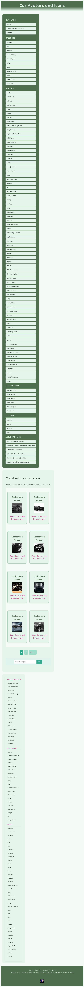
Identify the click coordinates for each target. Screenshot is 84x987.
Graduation (10, 212)
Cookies (9, 159)
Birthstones (10, 122)
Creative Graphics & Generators (18, 462)
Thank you (10, 348)
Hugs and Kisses (12, 225)
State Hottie (11, 398)
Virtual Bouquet (12, 365)
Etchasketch (11, 171)
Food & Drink (11, 196)
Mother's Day (12, 704)
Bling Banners (11, 130)
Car (9, 842)
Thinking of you (12, 356)
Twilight (10, 812)
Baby (8, 109)
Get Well (9, 204)
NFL (9, 913)
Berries (9, 117)
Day (8, 46)
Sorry (8, 336)
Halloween (11, 726)
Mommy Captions (13, 274)
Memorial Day (12, 708)
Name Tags (11, 791)
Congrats (10, 154)
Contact (38, 970)
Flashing (9, 183)
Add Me (10, 752)
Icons (9, 780)
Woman (9, 373)
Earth (8, 163)
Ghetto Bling (12, 766)
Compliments (11, 150)
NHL (9, 917)
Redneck (10, 327)
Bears (9, 113)
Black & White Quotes (14, 126)
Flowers (10, 881)
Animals (9, 101)
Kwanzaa (10, 743)
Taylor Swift (11, 946)
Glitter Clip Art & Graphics (15, 454)
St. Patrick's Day (13, 694)
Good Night (10, 59)
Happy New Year (13, 683)
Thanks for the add (13, 352)
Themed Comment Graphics (16, 458)
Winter (9, 432)
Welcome (10, 369)
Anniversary (11, 105)
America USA (11, 97)
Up (8, 816)
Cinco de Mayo (12, 701)
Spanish (9, 340)
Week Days (11, 79)
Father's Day (12, 711)
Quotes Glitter (11, 319)
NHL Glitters (11, 295)
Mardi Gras (11, 690)
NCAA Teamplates (13, 286)
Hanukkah (11, 736)
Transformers (12, 809)
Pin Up (10, 921)
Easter (10, 697)
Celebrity (10, 763)
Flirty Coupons (11, 191)
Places (10, 924)
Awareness (11, 832)
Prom (9, 798)
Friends (9, 51)
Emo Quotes (11, 167)
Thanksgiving (12, 733)
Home (9, 24)
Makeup (9, 253)
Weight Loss (12, 820)
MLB (9, 910)
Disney (10, 860)
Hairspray (11, 773)
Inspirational (11, 237)
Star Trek (11, 805)
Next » (32, 652)
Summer (9, 428)
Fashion (10, 878)
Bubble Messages (13, 755)
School (10, 802)
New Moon (11, 795)
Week (9, 75)
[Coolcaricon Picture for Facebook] (17, 508)
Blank (9, 839)
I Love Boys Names (13, 233)
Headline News (12, 777)
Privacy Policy (15, 973)
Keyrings (10, 241)
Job (9, 784)
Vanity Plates (11, 360)
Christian (9, 146)
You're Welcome (12, 377)
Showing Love (11, 71)
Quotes (9, 315)
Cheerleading (11, 142)
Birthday (9, 42)
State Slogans (11, 407)
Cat (9, 846)
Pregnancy (11, 928)
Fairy (8, 175)
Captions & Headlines (14, 134)
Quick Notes (11, 307)
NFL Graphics (11, 290)
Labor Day (11, 719)
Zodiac (9, 381)
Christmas (11, 740)
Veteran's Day (12, 729)
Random (9, 323)
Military (9, 262)
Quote (10, 931)
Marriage (10, 257)
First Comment (12, 179)
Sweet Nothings (12, 344)
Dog (9, 864)
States (10, 938)
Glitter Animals (12, 770)
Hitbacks (10, 216)
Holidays (9, 220)
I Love (9, 229)
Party (8, 299)
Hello (8, 63)
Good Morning (11, 55)
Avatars (9, 33)
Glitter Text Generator (14, 450)
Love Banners (11, 249)
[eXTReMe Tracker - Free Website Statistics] (42, 982)
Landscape (11, 899)
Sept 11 (10, 722)
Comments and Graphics (15, 28)
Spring (9, 424)
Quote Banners (12, 311)
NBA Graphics (11, 282)
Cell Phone (10, 138)
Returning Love (12, 332)
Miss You (9, 266)
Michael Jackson (13, 906)
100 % (9, 93)
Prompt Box (11, 303)
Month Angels (11, 278)
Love (8, 67)
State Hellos (11, 394)
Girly (8, 208)
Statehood (10, 411)
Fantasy (10, 874)
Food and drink (13, 885)
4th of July (11, 715)
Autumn (9, 420)
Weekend (10, 83)
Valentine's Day (13, 686)
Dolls (9, 867)
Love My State (11, 390)
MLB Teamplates (12, 270)
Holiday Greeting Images (15, 441)
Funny (9, 200)
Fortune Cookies (13, 787)
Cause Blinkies (12, 759)
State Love (10, 403)
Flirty (8, 187)
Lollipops (10, 245)
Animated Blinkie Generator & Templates (21, 446)
